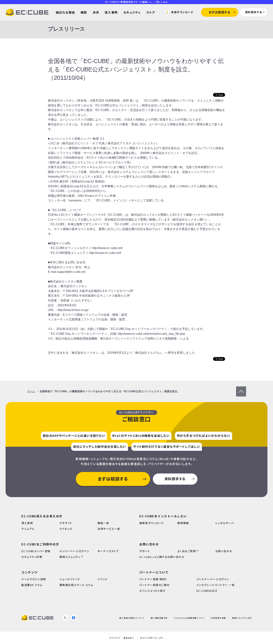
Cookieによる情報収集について (189, 617)
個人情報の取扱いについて (131, 617)
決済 (96, 12)
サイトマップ (115, 637)
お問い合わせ (149, 544)
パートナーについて (154, 572)
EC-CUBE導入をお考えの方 (41, 516)
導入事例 (111, 12)
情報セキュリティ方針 (242, 617)
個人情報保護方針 (159, 617)
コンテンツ (29, 572)
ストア (150, 12)
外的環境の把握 (218, 617)
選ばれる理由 (65, 12)
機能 (84, 12)
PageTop (241, 388)
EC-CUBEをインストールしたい (163, 516)
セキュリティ (132, 12)
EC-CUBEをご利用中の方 (40, 544)
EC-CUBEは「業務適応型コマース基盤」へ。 (136, 1)
